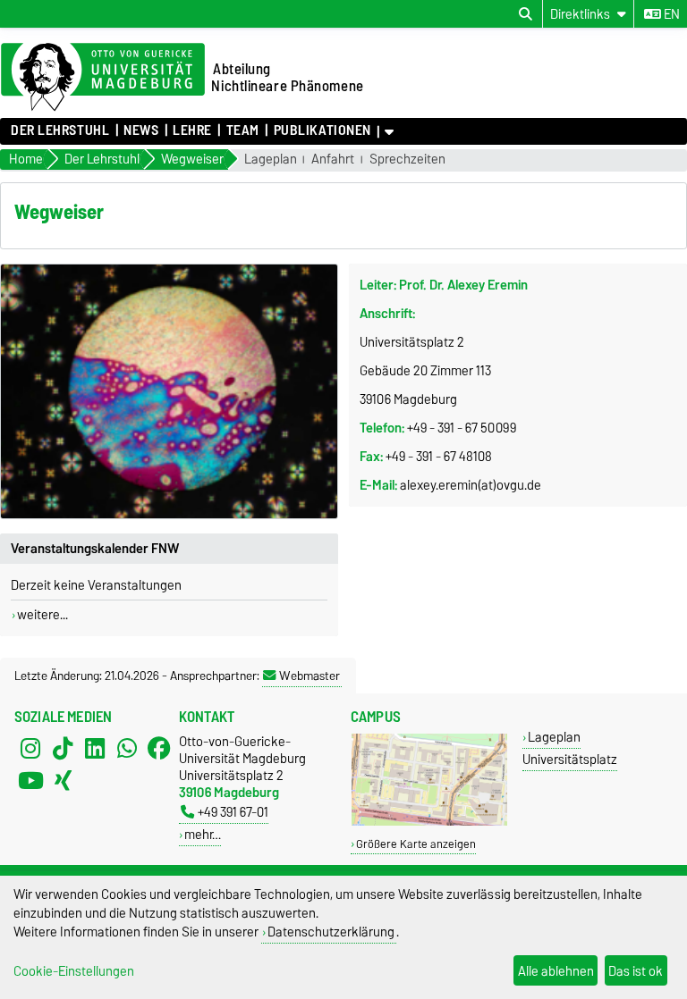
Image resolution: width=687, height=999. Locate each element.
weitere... (42, 614)
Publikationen (322, 130)
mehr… (202, 834)
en (670, 14)
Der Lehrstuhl (60, 130)
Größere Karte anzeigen (416, 844)
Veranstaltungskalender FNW (95, 548)
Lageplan (270, 159)
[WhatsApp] (127, 749)
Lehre (192, 130)
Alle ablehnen (556, 971)
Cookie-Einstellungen (73, 971)
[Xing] (63, 781)
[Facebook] (159, 749)
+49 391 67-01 (233, 812)
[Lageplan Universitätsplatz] (429, 821)
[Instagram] (30, 749)
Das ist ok (635, 971)
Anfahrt (332, 159)
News (140, 130)
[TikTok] (63, 749)
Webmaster (309, 675)
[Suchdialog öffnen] (525, 14)
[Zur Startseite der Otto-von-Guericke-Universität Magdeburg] (103, 77)
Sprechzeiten (407, 159)
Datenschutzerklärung (330, 931)
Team (242, 130)
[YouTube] (30, 781)
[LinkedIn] (95, 749)
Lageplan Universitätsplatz (569, 748)
